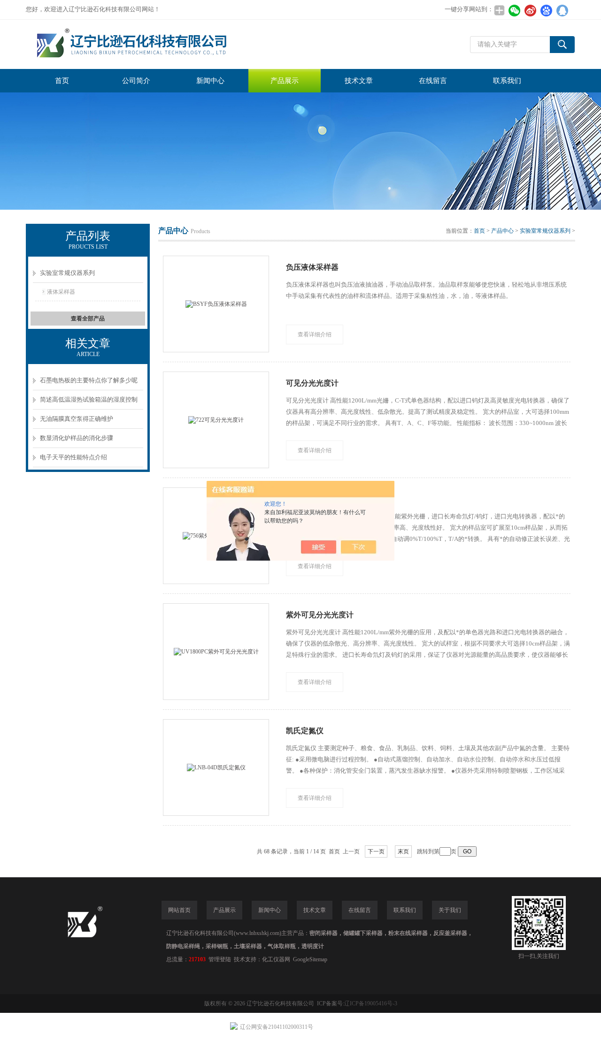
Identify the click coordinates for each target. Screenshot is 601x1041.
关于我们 (450, 910)
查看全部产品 (88, 318)
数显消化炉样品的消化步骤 (76, 437)
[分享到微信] (514, 10)
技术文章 (359, 80)
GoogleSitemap (310, 959)
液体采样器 (61, 292)
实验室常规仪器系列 (67, 272)
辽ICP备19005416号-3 (370, 1003)
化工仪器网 (276, 959)
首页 (62, 80)
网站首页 (179, 910)
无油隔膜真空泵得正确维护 (76, 418)
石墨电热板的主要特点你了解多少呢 (89, 380)
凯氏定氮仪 (305, 731)
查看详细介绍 (314, 334)
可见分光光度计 (312, 383)
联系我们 (507, 80)
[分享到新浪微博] (530, 10)
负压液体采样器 (312, 267)
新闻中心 (210, 80)
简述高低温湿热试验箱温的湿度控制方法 (89, 403)
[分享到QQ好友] (562, 10)
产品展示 (284, 80)
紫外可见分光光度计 (320, 615)
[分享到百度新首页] (546, 10)
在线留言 (433, 80)
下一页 (376, 851)
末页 (403, 851)
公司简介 (136, 80)
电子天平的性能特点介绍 (73, 457)
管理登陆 (219, 959)
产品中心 (502, 231)
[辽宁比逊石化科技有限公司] (167, 44)
